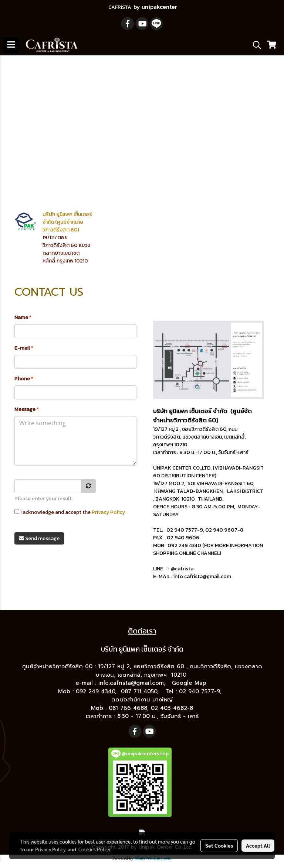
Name (22, 317)
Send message (42, 538)
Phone (23, 378)
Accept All (258, 845)
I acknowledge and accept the (72, 512)
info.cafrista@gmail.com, (133, 683)
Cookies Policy (94, 849)
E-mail (23, 348)
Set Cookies (219, 845)
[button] (254, 45)
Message (26, 409)
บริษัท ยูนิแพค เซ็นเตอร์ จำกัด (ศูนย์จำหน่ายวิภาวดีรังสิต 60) (67, 222)
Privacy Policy (108, 512)
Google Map (190, 683)
